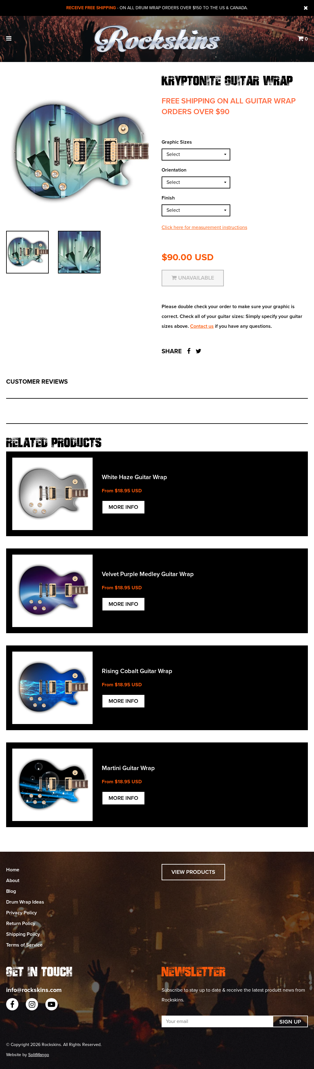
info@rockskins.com (34, 990)
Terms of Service (24, 945)
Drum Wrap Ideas (25, 902)
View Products (193, 872)
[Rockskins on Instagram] (32, 1004)
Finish (168, 198)
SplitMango (38, 1054)
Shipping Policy (23, 934)
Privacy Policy (21, 913)
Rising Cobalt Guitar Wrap (137, 671)
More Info (123, 507)
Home (12, 870)
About (12, 880)
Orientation (174, 170)
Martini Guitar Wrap (128, 768)
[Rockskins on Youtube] (51, 1004)
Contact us (202, 326)
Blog (11, 891)
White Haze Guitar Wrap (134, 477)
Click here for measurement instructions (204, 227)
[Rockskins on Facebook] (12, 1004)
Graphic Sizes (177, 142)
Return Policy (20, 923)
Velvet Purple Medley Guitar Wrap (148, 574)
